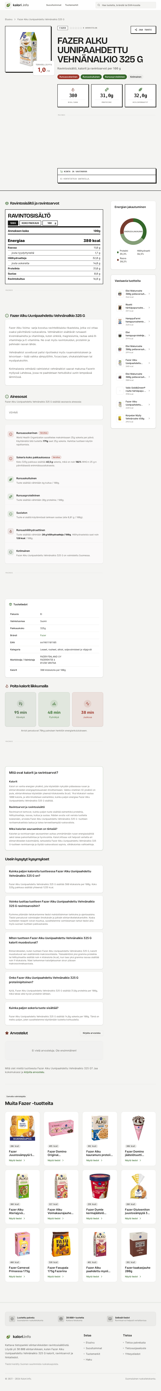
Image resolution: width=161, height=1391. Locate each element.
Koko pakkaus (30, 223)
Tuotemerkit (71, 5)
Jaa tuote (145, 29)
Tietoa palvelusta (135, 1342)
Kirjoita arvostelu (91, 1033)
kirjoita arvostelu (34, 1072)
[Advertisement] (106, 139)
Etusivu (8, 19)
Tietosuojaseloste (135, 1348)
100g (13, 223)
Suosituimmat (53, 5)
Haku (89, 1359)
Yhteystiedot (132, 1353)
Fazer (43, 635)
